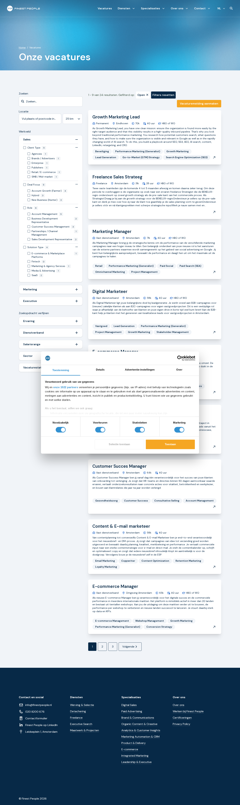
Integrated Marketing (134, 755)
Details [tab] (100, 369)
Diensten (124, 8)
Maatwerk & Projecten (84, 730)
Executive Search (81, 724)
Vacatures (105, 8)
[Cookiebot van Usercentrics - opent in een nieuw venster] (179, 358)
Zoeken (23, 93)
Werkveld (25, 131)
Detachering (78, 711)
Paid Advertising (131, 711)
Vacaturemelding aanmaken (199, 103)
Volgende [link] (128, 646)
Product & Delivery (133, 743)
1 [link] (92, 646)
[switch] (100, 430)
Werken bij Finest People (188, 711)
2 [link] (102, 646)
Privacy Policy (181, 724)
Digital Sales (129, 705)
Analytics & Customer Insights (140, 730)
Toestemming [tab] (60, 370)
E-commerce (129, 749)
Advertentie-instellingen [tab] (140, 369)
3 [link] (112, 646)
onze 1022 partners (65, 387)
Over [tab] (179, 369)
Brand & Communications (137, 717)
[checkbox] (50, 148)
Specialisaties (150, 8)
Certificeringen (182, 717)
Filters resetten (163, 95)
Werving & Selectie (82, 705)
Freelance (76, 717)
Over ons (177, 8)
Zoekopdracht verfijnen (34, 313)
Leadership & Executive (136, 762)
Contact (200, 8)
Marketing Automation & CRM (140, 736)
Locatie (23, 111)
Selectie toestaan (119, 444)
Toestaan (170, 444)
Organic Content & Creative (139, 724)
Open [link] (141, 95)
